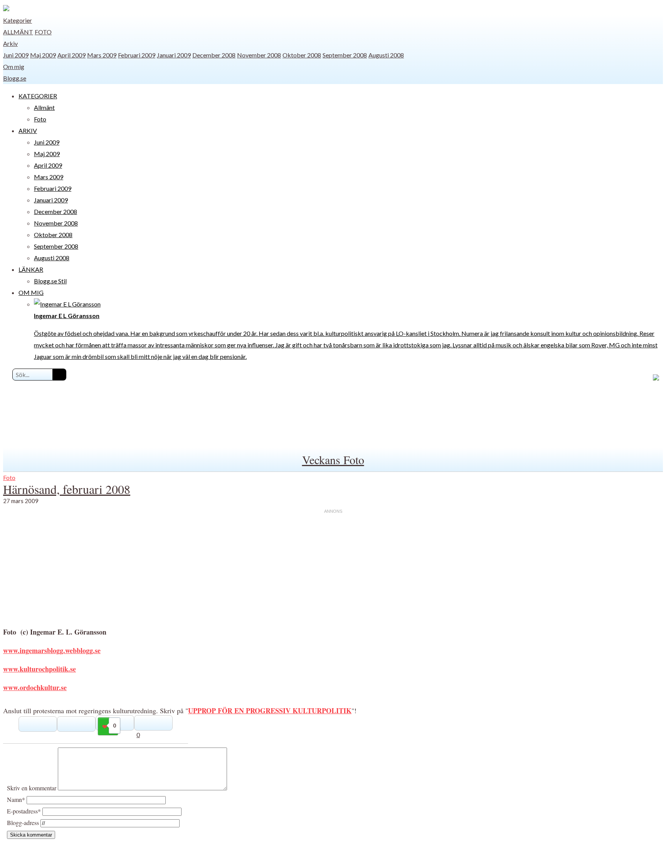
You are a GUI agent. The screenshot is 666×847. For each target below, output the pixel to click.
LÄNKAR (30, 269)
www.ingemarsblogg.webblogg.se (52, 650)
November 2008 (259, 55)
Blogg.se (14, 78)
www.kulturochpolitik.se (39, 669)
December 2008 (213, 55)
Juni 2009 (16, 55)
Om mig (13, 66)
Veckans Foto (333, 459)
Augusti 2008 (386, 55)
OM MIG (31, 292)
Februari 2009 (136, 55)
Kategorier (17, 20)
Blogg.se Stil (50, 281)
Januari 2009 (174, 55)
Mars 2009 (101, 55)
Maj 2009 (43, 55)
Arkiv (10, 43)
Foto (43, 31)
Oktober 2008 (302, 55)
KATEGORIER (37, 95)
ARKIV (27, 130)
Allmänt (18, 31)
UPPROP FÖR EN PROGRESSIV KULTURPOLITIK (270, 711)
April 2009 (71, 55)
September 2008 (345, 55)
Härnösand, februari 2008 (66, 489)
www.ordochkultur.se (35, 687)
